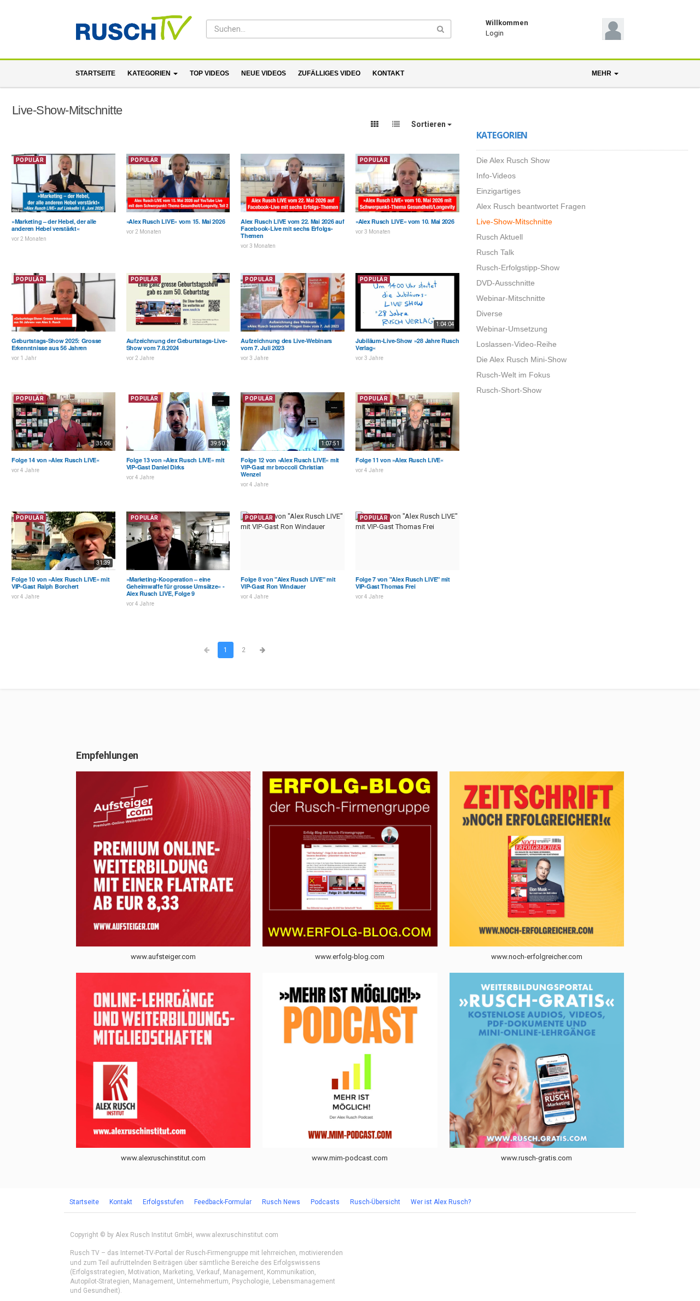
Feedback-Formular (223, 1202)
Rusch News (281, 1202)
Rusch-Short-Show (508, 390)
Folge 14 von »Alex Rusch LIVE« (55, 460)
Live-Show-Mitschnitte (514, 221)
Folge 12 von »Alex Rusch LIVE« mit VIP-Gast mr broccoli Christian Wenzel (290, 467)
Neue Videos (263, 73)
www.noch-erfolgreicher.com (536, 956)
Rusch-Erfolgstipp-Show (517, 267)
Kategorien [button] (149, 73)
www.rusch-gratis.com (536, 1158)
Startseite (95, 73)
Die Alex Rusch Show (513, 160)
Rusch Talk (495, 252)
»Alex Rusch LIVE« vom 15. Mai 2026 (175, 221)
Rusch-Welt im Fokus (513, 374)
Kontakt (388, 73)
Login (495, 33)
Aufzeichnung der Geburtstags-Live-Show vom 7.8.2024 (177, 344)
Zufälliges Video (329, 73)
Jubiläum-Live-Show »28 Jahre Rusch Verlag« (407, 344)
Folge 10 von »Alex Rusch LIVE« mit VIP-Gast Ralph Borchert (60, 582)
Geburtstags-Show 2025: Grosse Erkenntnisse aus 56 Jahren (56, 344)
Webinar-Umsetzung (511, 328)
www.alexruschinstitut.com (163, 1158)
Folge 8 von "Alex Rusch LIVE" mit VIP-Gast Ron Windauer (288, 582)
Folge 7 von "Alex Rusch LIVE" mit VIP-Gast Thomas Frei (402, 582)
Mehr (602, 73)
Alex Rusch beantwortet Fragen (531, 206)
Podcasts (325, 1202)
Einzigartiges (498, 191)
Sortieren (429, 124)
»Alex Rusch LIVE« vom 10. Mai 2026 (404, 221)
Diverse (489, 313)
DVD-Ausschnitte (505, 282)
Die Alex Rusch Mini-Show (521, 359)
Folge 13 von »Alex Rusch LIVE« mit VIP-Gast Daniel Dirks (175, 463)
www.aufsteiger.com (163, 956)
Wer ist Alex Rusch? (441, 1202)
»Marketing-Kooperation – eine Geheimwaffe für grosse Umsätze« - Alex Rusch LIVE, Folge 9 (175, 586)
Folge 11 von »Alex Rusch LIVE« (399, 460)
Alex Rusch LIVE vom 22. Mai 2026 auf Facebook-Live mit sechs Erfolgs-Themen (292, 228)
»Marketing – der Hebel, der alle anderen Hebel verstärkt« (53, 225)
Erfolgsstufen (163, 1202)
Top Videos (209, 73)
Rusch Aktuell (499, 237)
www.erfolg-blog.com (349, 956)
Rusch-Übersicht (375, 1202)
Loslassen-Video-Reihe (516, 344)
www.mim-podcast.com (350, 1158)
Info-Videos (496, 175)
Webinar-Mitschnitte (510, 298)
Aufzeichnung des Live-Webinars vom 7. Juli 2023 (286, 344)
